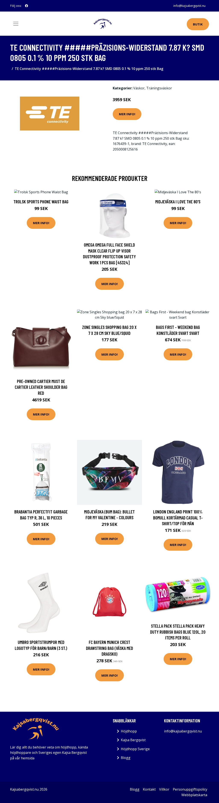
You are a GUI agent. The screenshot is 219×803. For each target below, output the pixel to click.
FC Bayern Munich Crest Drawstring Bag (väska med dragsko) (109, 648)
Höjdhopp (129, 731)
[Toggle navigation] (16, 24)
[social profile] (26, 6)
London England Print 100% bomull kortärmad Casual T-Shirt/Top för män (178, 517)
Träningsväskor (159, 88)
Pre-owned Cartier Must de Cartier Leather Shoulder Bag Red (41, 387)
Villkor (164, 789)
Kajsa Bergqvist (133, 740)
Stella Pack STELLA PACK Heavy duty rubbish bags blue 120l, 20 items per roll (178, 631)
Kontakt (149, 789)
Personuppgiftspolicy (190, 789)
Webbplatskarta (194, 795)
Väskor (139, 88)
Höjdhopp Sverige (135, 749)
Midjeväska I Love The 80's (177, 201)
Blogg (125, 757)
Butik (198, 24)
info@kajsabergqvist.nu (189, 6)
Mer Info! (127, 114)
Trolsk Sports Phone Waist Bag (40, 201)
